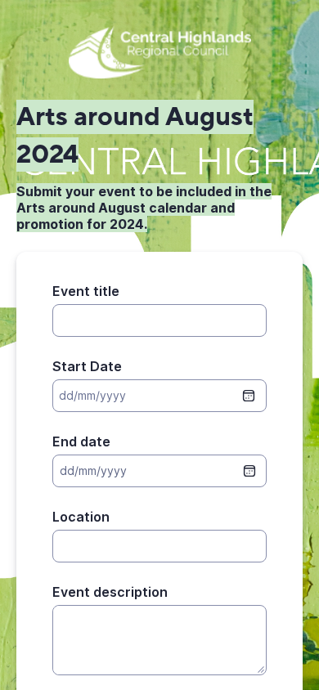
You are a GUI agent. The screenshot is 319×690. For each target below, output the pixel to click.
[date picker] (249, 470)
